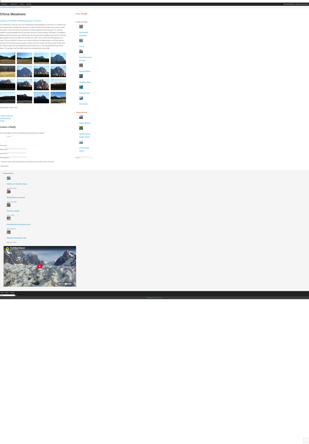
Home (2, 300)
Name (2, 149)
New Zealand (83, 119)
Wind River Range (85, 97)
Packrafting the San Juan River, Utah (18, 232)
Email (2, 153)
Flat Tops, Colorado (13, 219)
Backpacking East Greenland (16, 205)
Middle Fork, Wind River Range (17, 192)
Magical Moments (84, 138)
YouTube (29, 4)
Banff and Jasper (84, 108)
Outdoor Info (13, 4)
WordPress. (159, 305)
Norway (81, 62)
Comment (3, 145)
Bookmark (9, 116)
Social (21, 4)
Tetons (2, 121)
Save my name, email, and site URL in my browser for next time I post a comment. (28, 162)
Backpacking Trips (14, 7)
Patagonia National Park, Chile (16, 246)
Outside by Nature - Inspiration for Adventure (296, 4)
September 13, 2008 (6, 21)
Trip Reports (4, 4)
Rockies (3, 116)
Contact (12, 300)
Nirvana (154, 305)
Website (2, 157)
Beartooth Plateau (85, 87)
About (7, 300)
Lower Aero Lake (5, 118)
